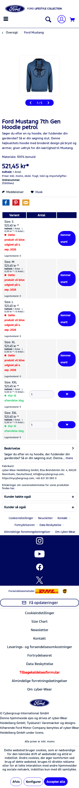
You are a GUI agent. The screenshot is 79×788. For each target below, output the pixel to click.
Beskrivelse (12, 448)
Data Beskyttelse (50, 525)
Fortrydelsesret (25, 525)
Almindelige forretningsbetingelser (27, 532)
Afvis (16, 782)
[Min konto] (60, 20)
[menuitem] (6, 19)
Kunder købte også (17, 496)
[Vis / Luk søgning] (47, 20)
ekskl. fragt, (32, 176)
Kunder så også (15, 507)
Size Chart (39, 621)
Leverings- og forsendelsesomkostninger (39, 647)
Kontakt (62, 518)
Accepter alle (56, 782)
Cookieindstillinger (21, 518)
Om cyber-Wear (65, 532)
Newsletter (45, 518)
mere (69, 458)
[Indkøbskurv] (72, 20)
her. (12, 488)
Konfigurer (33, 782)
